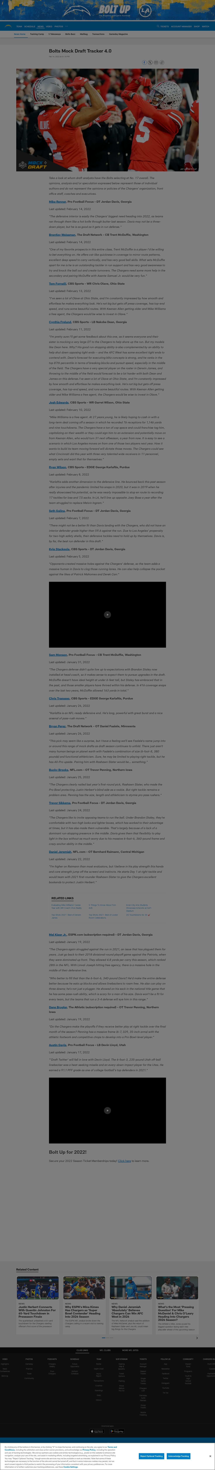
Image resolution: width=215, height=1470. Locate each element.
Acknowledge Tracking (178, 1456)
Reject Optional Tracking (151, 1456)
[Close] (210, 1456)
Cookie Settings (70, 1467)
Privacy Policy (89, 1450)
